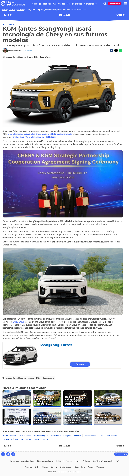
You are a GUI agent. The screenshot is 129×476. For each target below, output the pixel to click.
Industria (77, 435)
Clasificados (59, 3)
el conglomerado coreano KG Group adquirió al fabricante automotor (40, 133)
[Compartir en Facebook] (111, 50)
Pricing (77, 461)
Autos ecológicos (41, 435)
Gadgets (67, 435)
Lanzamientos (90, 435)
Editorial (12, 10)
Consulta (80, 364)
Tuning (45, 439)
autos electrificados (16, 57)
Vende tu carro (114, 4)
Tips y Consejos (33, 439)
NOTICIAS (8, 14)
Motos (101, 435)
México (76, 467)
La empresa (14, 461)
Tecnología (7, 439)
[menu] (125, 4)
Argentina (28, 467)
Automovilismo (9, 435)
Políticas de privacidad (64, 461)
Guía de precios (74, 3)
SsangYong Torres (56, 345)
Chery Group (18, 321)
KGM (36, 57)
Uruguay (91, 467)
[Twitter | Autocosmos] (8, 454)
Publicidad (86, 461)
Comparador (90, 3)
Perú (83, 467)
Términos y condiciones (45, 461)
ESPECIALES (64, 14)
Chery (30, 57)
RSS (117, 461)
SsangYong (45, 57)
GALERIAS (120, 14)
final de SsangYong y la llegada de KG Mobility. (34, 136)
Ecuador (54, 467)
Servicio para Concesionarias (103, 461)
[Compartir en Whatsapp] (120, 50)
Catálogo (36, 3)
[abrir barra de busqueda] (105, 3)
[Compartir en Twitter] (116, 50)
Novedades (8, 24)
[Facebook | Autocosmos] (3, 454)
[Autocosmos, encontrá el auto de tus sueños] (13, 3)
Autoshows (56, 435)
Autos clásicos (24, 435)
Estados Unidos (65, 467)
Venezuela (100, 467)
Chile (37, 467)
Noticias (47, 3)
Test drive (19, 439)
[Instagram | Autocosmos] (13, 454)
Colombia (44, 467)
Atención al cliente (27, 461)
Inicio (4, 10)
